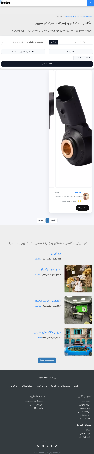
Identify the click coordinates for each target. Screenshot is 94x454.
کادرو (76, 386)
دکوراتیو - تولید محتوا (48, 301)
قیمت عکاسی (85, 433)
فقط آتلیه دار (46, 64)
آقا (87, 58)
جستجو (53, 42)
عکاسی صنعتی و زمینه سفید (72, 16)
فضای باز (56, 254)
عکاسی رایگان (38, 408)
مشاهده (38, 259)
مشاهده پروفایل (82, 208)
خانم (78, 58)
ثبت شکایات (85, 415)
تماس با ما (86, 401)
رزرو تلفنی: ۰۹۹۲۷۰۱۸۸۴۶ (47, 378)
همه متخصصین (87, 16)
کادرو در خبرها (85, 419)
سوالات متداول (84, 411)
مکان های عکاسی (36, 404)
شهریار (70, 52)
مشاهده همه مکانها (47, 360)
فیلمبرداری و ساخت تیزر (34, 401)
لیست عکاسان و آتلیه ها (60, 386)
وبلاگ (88, 430)
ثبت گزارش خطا (84, 437)
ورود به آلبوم (42, 386)
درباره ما (14, 386)
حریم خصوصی (85, 408)
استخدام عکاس (27, 386)
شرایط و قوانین (84, 404)
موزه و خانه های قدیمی (47, 332)
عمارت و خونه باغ (51, 269)
